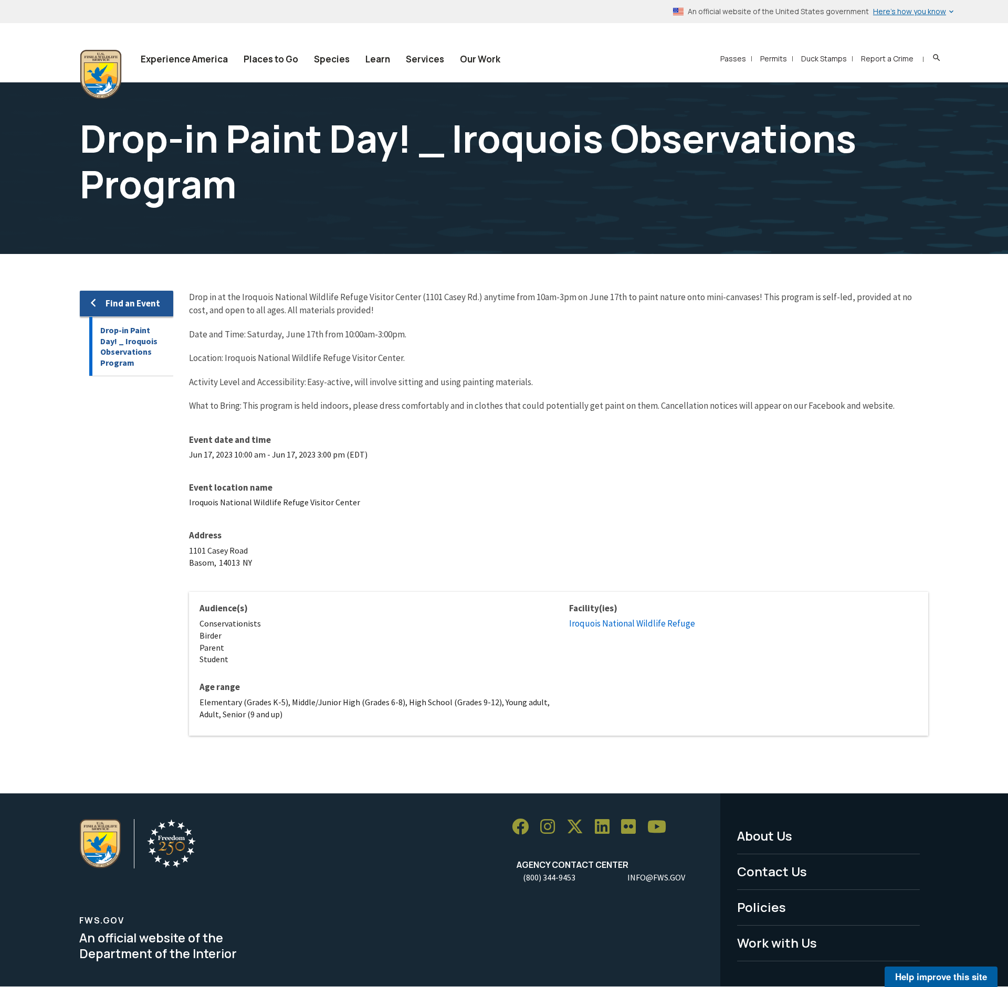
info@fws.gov (656, 877)
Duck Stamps (824, 58)
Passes (733, 58)
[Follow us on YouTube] (660, 827)
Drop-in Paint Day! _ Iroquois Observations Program (129, 346)
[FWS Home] (101, 74)
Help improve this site (941, 976)
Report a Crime (887, 58)
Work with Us (777, 942)
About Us (764, 835)
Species (332, 59)
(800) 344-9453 (549, 877)
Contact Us (772, 871)
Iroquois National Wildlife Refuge (632, 623)
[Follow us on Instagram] (551, 827)
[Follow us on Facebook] (524, 827)
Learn (377, 59)
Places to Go (271, 59)
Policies (761, 907)
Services (425, 59)
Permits (773, 58)
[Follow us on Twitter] (578, 827)
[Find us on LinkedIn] (606, 827)
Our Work (480, 59)
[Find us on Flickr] (632, 827)
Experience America (184, 59)
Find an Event (133, 303)
